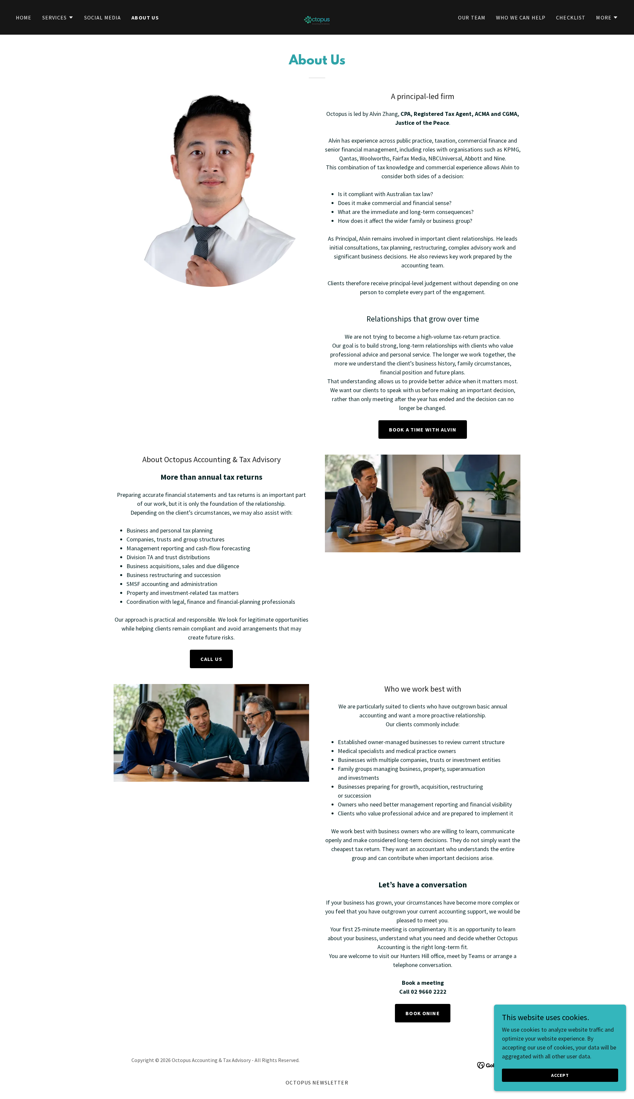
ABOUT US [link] (145, 17)
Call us (211, 659)
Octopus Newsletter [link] (317, 1082)
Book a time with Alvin (422, 429)
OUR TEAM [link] (471, 17)
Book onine (422, 1013)
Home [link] (24, 17)
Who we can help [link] (521, 17)
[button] (58, 17)
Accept (560, 1075)
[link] (317, 16)
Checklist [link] (570, 17)
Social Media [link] (102, 17)
